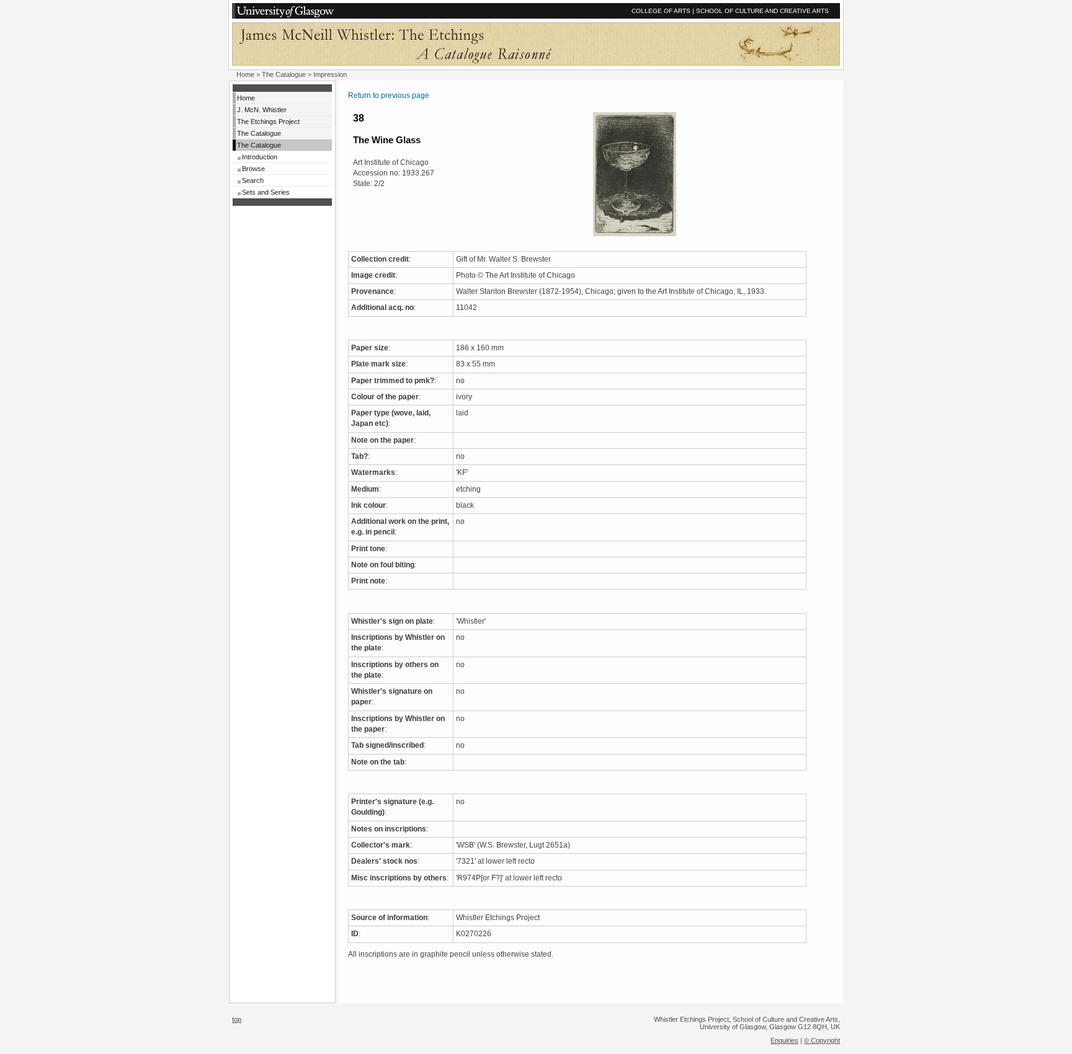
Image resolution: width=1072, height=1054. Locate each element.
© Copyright (822, 1040)
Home (245, 74)
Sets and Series (266, 192)
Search (253, 180)
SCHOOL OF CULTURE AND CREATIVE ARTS (762, 10)
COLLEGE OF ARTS (661, 10)
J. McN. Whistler (262, 109)
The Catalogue (284, 74)
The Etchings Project (268, 121)
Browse (253, 168)
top (236, 1019)
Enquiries (784, 1040)
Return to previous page (388, 95)
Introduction (259, 157)
